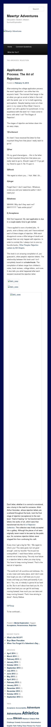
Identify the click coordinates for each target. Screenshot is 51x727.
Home (9, 46)
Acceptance (11, 625)
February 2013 (13, 682)
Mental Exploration (21, 623)
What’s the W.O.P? (15, 637)
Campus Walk (34, 719)
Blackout (26, 719)
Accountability (21, 708)
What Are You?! (13, 52)
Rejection (32, 625)
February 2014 (13, 659)
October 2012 (12, 694)
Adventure (33, 707)
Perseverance (22, 625)
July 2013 (11, 670)
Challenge (10, 722)
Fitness (29, 726)
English (9, 726)
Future (38, 726)
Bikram (17, 718)
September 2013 (13, 667)
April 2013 (11, 679)
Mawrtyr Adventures (22, 15)
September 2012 (13, 696)
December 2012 (13, 688)
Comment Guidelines (24, 46)
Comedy (18, 722)
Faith (15, 726)
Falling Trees (21, 726)
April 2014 (11, 653)
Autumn (10, 719)
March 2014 (11, 656)
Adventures (14, 713)
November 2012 (13, 691)
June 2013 (11, 673)
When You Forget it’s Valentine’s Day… (23, 643)
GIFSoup (10, 605)
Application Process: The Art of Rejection (20, 74)
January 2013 (12, 685)
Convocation (25, 722)
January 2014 (12, 662)
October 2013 (12, 665)
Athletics (30, 713)
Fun (34, 726)
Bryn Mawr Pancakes (15, 640)
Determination (36, 722)
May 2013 (11, 676)
